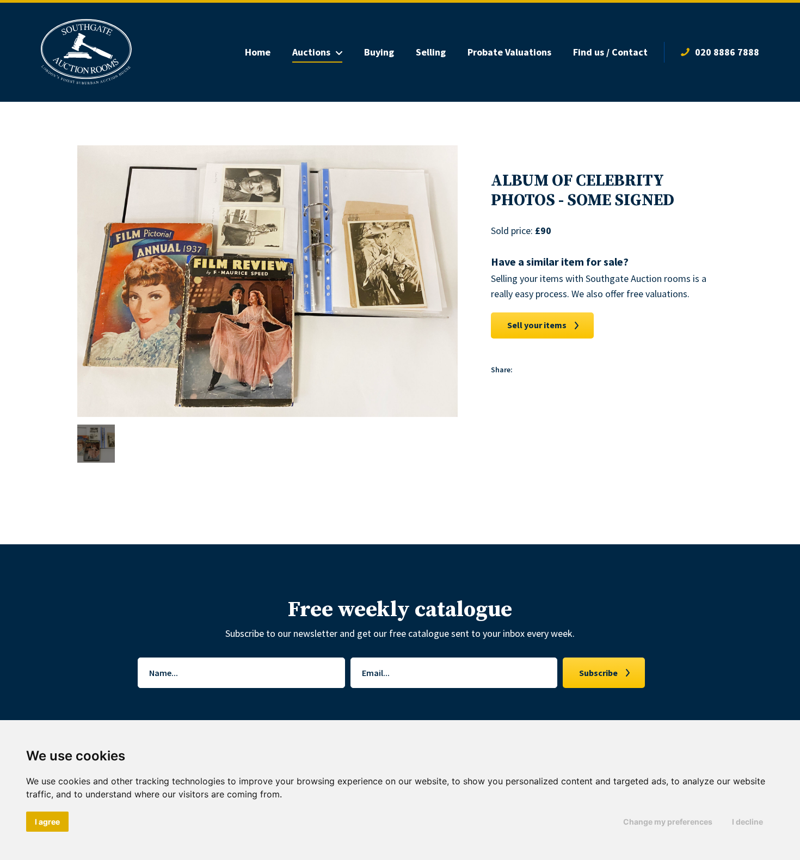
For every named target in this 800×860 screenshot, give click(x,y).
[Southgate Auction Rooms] (86, 52)
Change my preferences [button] (667, 821)
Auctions (311, 52)
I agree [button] (47, 821)
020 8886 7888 (727, 52)
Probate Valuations (509, 52)
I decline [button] (747, 821)
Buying (379, 52)
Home (257, 52)
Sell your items (537, 325)
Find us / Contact (610, 52)
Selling (431, 52)
